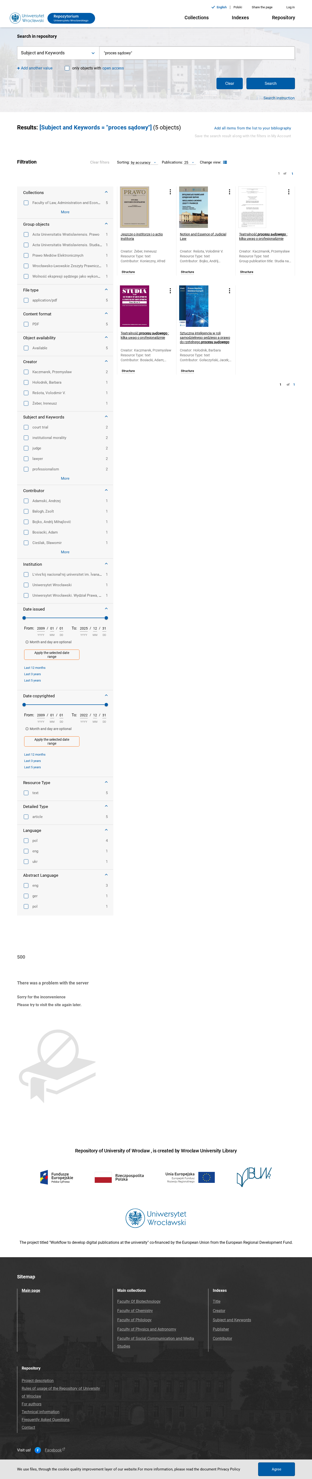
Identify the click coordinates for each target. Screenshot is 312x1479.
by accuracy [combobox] (140, 162)
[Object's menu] (170, 191)
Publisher (221, 1329)
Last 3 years (32, 674)
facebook (53, 1450)
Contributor (222, 1338)
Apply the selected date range (51, 655)
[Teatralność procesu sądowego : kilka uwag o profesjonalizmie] (259, 207)
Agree (276, 1469)
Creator (219, 1310)
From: (29, 628)
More (65, 212)
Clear (229, 83)
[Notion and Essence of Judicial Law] (200, 207)
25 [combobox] (186, 162)
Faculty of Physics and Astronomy (146, 1329)
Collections (197, 17)
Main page (31, 1290)
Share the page (262, 7)
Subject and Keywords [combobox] (43, 52)
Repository (283, 17)
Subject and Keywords (232, 1320)
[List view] (224, 162)
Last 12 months (35, 668)
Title (216, 1301)
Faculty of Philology (134, 1320)
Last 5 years (32, 680)
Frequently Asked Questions (45, 1419)
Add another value (36, 68)
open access (113, 68)
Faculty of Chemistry (135, 1310)
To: (74, 628)
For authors (31, 1404)
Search (271, 83)
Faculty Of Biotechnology (139, 1301)
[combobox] (197, 53)
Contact (28, 1427)
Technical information (40, 1412)
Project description (38, 1380)
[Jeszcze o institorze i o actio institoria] (140, 207)
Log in (290, 7)
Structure (128, 272)
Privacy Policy (228, 1469)
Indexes (240, 17)
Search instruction (279, 98)
